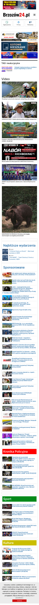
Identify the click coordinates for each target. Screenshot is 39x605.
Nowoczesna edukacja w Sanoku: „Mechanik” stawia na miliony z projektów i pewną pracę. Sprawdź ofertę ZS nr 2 (23, 333)
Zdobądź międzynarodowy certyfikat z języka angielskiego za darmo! (25, 67)
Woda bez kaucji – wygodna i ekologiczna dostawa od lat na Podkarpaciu (21, 339)
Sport (7, 499)
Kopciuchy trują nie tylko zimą (21, 309)
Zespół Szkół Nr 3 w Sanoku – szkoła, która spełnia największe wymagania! (24, 352)
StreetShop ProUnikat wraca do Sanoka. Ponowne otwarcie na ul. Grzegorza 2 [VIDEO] (22, 360)
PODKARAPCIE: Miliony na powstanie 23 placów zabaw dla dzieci (24, 577)
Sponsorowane (14, 267)
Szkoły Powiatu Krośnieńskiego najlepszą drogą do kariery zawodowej (22, 318)
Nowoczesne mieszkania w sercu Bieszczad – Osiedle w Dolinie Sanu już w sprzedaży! (23, 408)
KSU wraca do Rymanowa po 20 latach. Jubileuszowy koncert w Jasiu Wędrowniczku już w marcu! (24, 401)
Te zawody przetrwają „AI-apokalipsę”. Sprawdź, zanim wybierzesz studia (21, 304)
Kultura (8, 543)
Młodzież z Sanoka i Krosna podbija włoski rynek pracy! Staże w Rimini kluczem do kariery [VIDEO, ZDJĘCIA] (24, 346)
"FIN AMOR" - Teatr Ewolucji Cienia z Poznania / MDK (21, 257)
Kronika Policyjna (15, 451)
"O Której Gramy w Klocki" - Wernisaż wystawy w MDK (21, 251)
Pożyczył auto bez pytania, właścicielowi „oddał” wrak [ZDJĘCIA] (24, 472)
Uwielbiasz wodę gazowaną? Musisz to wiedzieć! (24, 427)
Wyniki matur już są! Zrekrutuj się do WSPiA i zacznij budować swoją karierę (23, 281)
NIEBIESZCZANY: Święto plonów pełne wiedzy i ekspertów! (19, 119)
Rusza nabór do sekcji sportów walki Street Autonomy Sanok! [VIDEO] (23, 505)
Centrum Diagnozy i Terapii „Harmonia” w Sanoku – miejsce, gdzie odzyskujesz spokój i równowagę (24, 435)
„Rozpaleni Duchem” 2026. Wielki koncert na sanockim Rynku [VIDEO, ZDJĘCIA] (23, 564)
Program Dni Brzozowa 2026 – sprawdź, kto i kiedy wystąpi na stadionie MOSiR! (22, 550)
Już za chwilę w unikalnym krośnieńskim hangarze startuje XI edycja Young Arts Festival (23, 297)
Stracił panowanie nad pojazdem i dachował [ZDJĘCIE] (23, 479)
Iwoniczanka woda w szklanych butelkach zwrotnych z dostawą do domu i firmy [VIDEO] (23, 442)
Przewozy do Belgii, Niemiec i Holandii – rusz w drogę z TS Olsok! (24, 421)
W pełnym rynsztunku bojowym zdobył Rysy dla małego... (18, 99)
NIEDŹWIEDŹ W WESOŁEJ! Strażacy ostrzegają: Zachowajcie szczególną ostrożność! (16, 234)
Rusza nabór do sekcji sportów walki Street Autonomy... (18, 161)
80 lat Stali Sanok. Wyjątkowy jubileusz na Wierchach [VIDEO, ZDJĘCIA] (22, 520)
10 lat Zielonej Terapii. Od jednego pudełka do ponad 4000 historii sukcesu (23, 380)
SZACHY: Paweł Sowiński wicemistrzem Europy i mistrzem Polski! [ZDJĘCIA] (22, 533)
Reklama (30, 25)
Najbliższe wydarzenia (19, 245)
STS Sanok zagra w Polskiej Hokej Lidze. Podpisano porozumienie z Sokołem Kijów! (22, 513)
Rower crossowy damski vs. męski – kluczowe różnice (23, 372)
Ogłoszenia (7, 25)
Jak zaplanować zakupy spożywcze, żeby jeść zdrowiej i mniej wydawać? (24, 273)
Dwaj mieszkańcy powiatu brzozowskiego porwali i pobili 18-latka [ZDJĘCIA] (23, 466)
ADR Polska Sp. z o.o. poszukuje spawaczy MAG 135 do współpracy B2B (23, 325)
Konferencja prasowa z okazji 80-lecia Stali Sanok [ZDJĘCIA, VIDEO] (24, 526)
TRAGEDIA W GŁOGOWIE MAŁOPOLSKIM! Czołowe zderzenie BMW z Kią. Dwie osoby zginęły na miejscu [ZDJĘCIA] (23, 459)
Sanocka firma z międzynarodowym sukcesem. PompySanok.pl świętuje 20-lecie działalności (23, 415)
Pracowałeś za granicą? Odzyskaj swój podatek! (22, 366)
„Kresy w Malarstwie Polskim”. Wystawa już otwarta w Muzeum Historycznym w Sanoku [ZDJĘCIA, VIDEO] (23, 558)
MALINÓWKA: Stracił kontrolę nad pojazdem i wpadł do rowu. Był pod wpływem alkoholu (23, 487)
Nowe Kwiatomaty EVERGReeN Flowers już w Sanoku (21, 393)
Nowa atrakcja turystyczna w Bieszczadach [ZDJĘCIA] (21, 570)
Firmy (18, 25)
